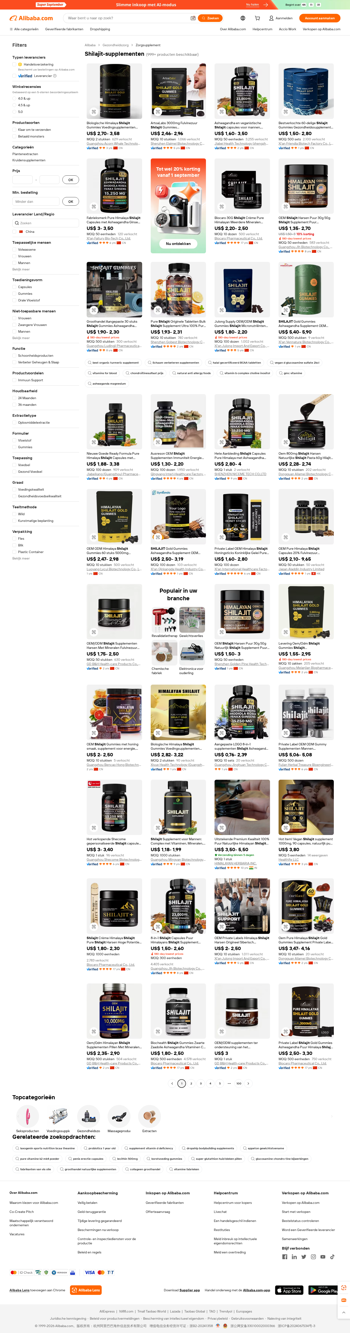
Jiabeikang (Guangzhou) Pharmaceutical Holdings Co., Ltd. (114, 474)
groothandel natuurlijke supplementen (90, 1169)
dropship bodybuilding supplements (210, 1148)
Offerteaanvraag (158, 1212)
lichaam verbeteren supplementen (176, 362)
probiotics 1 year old (102, 1148)
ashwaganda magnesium (109, 383)
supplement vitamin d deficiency (151, 1148)
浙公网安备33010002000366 (252, 1326)
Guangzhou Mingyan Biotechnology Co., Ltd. (178, 859)
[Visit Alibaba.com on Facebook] (285, 1257)
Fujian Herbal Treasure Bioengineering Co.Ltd (306, 765)
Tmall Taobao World (151, 1311)
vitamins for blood (105, 373)
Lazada (175, 1311)
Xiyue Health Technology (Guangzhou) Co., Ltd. (178, 765)
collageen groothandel (145, 1169)
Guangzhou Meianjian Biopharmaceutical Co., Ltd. (306, 668)
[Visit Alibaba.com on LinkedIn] (294, 1257)
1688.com (126, 1311)
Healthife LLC (289, 859)
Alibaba (90, 45)
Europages (244, 1311)
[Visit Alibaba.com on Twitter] (304, 1257)
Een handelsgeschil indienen (235, 1221)
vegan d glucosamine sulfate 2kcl (297, 362)
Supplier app (190, 1290)
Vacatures (17, 1234)
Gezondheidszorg (116, 45)
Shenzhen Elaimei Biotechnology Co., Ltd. (178, 143)
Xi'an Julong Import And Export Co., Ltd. (242, 346)
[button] (193, 18)
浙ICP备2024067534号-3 (296, 1326)
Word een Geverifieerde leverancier (308, 1230)
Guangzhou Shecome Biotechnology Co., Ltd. (114, 859)
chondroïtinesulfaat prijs (146, 373)
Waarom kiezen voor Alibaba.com (34, 1203)
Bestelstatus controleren (300, 1221)
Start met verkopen (296, 1212)
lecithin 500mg (127, 1158)
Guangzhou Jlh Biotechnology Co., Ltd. (306, 247)
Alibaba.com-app (256, 1290)
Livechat (220, 1212)
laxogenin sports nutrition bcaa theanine (47, 1148)
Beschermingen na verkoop (98, 1230)
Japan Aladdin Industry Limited (301, 569)
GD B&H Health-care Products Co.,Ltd (114, 664)
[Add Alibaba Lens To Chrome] (86, 1290)
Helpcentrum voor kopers (233, 1203)
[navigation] (45, 565)
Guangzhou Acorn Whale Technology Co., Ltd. (114, 143)
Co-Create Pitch (22, 1212)
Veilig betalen (87, 1203)
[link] (344, 1288)
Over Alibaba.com (23, 1193)
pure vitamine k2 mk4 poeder (39, 1158)
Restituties (222, 1230)
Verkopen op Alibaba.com (301, 1203)
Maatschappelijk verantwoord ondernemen (31, 1223)
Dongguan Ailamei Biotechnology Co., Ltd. (306, 474)
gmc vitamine (293, 373)
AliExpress (107, 1311)
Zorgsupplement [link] (148, 45)
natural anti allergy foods (194, 373)
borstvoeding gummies (166, 1158)
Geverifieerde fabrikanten (165, 1203)
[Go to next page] (248, 1083)
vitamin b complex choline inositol (247, 373)
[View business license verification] (218, 1325)
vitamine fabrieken (186, 1169)
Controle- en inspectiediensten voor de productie (107, 1241)
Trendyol (225, 1311)
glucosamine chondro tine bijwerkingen (282, 1158)
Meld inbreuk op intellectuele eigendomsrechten (235, 1241)
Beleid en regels (89, 1252)
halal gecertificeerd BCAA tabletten (237, 362)
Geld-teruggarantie (92, 1212)
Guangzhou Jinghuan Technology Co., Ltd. (242, 765)
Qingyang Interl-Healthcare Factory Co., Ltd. (178, 474)
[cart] (258, 19)
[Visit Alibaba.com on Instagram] (313, 1257)
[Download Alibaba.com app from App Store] (289, 1290)
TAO (212, 1311)
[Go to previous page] (172, 1083)
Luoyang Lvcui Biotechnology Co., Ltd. (114, 569)
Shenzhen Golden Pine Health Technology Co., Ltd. (242, 664)
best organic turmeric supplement (116, 362)
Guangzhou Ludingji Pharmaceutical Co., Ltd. (114, 346)
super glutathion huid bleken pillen (219, 1158)
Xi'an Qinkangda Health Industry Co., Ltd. (178, 569)
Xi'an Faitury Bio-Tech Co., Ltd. (109, 238)
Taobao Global (194, 1311)
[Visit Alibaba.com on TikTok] (332, 1257)
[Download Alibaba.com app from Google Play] (324, 1290)
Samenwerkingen (295, 1239)
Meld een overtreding (230, 1252)
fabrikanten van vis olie (35, 1169)
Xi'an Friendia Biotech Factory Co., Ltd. (306, 143)
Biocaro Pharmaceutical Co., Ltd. (239, 238)
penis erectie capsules (88, 1158)
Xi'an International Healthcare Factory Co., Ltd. (242, 569)
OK (70, 180)
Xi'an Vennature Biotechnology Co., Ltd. (306, 342)
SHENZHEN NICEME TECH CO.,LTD (240, 474)
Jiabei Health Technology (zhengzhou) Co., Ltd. (242, 143)
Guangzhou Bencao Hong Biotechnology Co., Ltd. (114, 765)
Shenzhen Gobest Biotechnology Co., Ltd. (178, 342)
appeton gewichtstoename (266, 1148)
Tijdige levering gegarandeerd (100, 1221)
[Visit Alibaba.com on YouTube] (323, 1257)
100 (238, 1083)
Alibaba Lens (20, 1290)
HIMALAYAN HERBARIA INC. (236, 863)
